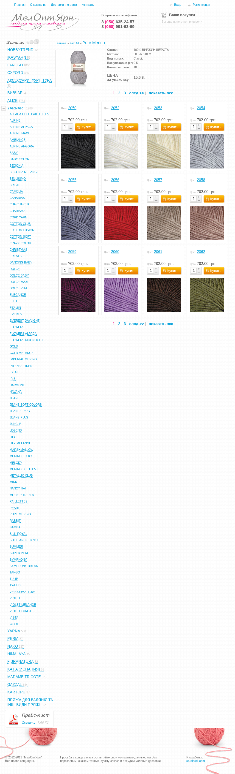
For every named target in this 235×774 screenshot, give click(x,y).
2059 (72, 252)
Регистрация (201, 4)
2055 (72, 180)
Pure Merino (93, 43)
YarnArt (74, 43)
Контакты (87, 4)
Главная (19, 4)
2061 (158, 252)
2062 (201, 252)
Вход (177, 4)
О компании (38, 4)
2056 (115, 180)
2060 (115, 252)
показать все (161, 93)
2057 (158, 180)
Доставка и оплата (64, 4)
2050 (72, 108)
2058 (201, 180)
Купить (86, 127)
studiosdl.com (195, 761)
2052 (115, 108)
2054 (201, 108)
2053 (158, 108)
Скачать (28, 722)
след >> (136, 93)
